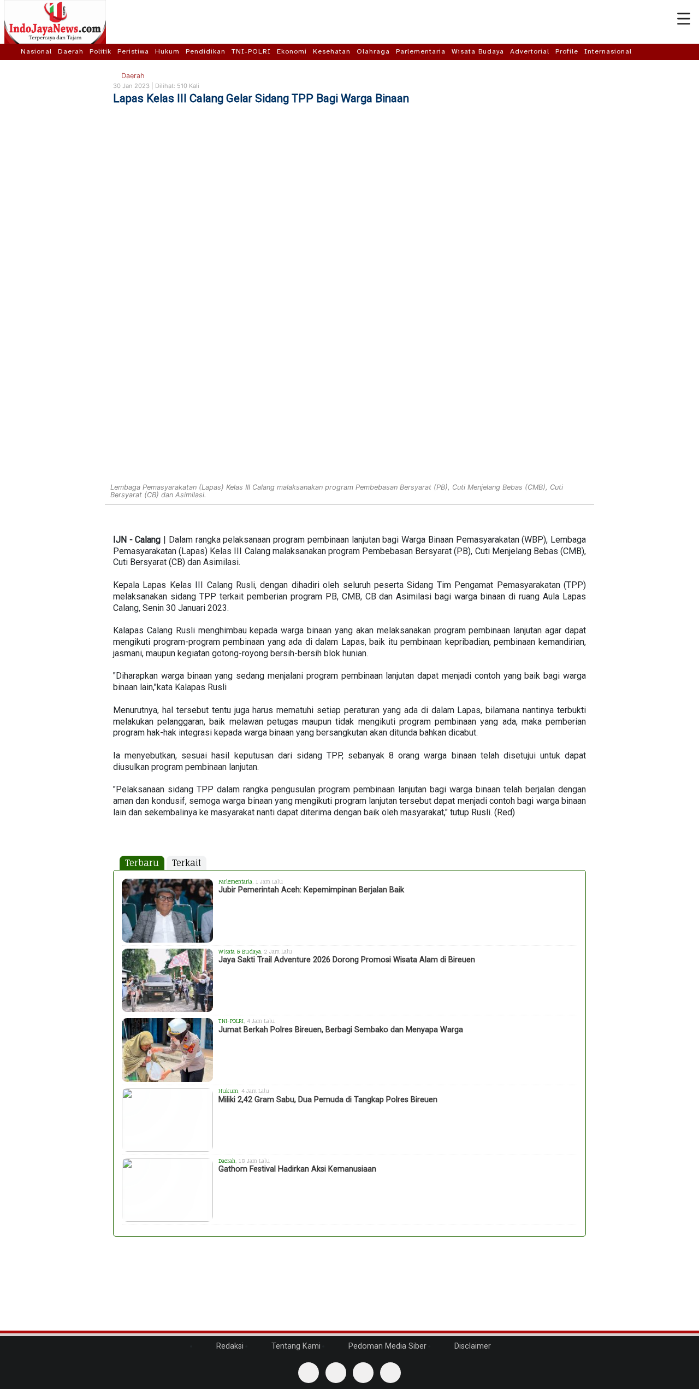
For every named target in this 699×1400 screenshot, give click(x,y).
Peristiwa (133, 51)
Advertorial (529, 51)
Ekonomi (292, 51)
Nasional (36, 51)
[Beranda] (12, 51)
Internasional (608, 51)
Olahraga (373, 51)
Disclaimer (471, 1346)
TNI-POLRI (251, 51)
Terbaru (142, 862)
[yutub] (336, 1373)
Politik (100, 51)
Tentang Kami (295, 1346)
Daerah (71, 51)
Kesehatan (332, 51)
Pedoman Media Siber (386, 1346)
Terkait (186, 862)
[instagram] (390, 1373)
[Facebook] (308, 1373)
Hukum (167, 51)
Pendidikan (206, 51)
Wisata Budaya (478, 51)
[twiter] (363, 1373)
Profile (566, 51)
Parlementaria (421, 51)
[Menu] (683, 19)
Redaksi (229, 1346)
